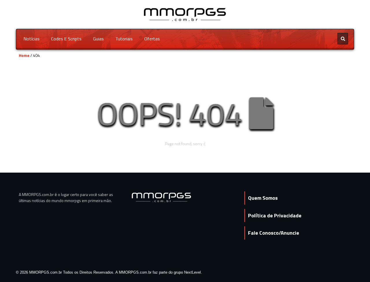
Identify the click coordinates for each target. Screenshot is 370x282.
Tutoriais (124, 38)
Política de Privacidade (274, 215)
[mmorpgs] (185, 14)
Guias (98, 38)
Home (24, 55)
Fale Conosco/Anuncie (273, 233)
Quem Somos (263, 198)
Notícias (31, 38)
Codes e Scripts (66, 38)
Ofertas (152, 38)
